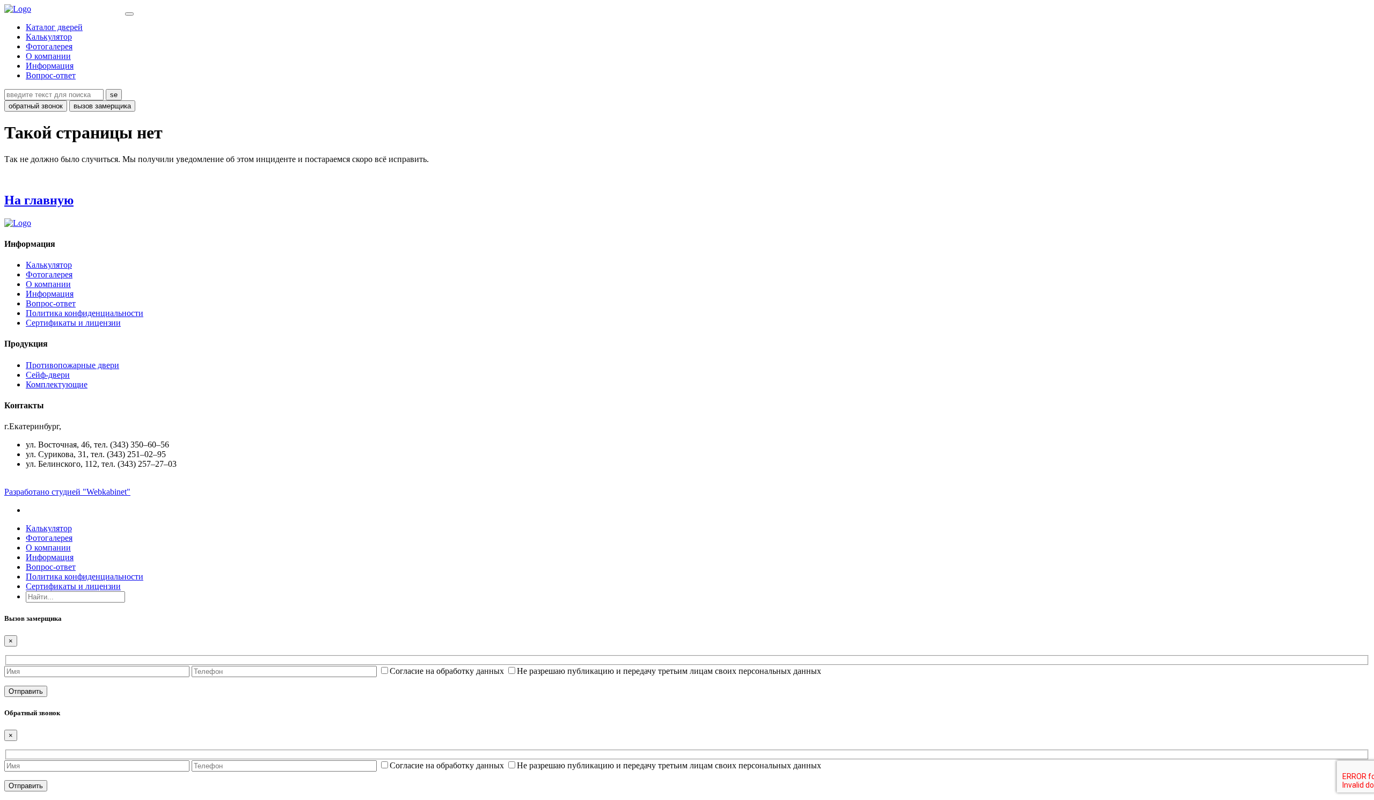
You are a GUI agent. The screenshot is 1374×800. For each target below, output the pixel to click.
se (114, 95)
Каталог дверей (54, 27)
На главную (39, 200)
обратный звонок (36, 106)
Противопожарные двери (72, 365)
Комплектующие (56, 384)
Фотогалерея (49, 46)
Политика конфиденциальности (84, 313)
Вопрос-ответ (51, 75)
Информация (50, 65)
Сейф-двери (48, 374)
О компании (48, 56)
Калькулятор (49, 36)
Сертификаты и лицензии (73, 322)
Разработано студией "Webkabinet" (67, 491)
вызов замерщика (102, 106)
